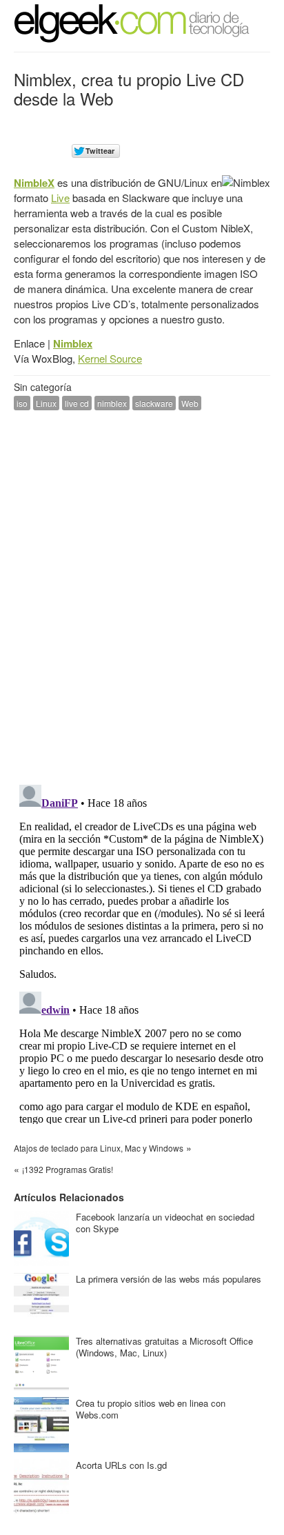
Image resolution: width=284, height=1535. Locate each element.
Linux (46, 403)
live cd (77, 403)
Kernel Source (110, 358)
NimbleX (34, 182)
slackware (154, 403)
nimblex (112, 403)
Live (60, 197)
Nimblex (72, 343)
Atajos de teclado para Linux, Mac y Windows (98, 1148)
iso (22, 403)
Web (190, 403)
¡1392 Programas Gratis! (67, 1169)
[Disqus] (142, 595)
